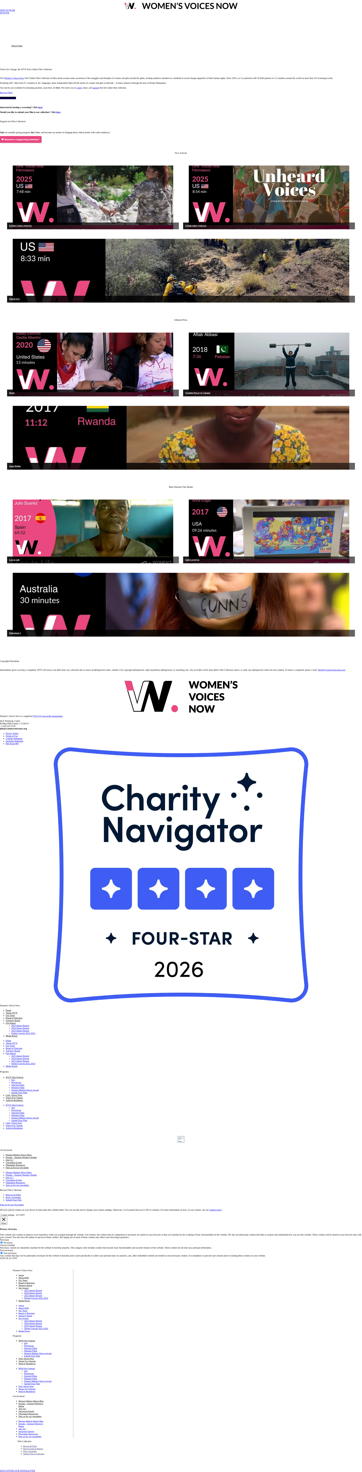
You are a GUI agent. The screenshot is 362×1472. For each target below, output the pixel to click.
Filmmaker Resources (15, 1165)
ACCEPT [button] (20, 1215)
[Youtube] (10, 1207)
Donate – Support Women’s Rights (21, 1157)
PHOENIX (14, 299)
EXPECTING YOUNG (20, 226)
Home (8, 1010)
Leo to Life (14, 560)
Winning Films (17, 1087)
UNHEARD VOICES (195, 226)
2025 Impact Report (20, 1025)
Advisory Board (13, 1020)
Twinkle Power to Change (197, 393)
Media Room (11, 1036)
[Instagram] (3, 1207)
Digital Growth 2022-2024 (23, 1033)
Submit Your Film (19, 1092)
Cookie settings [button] (7, 1215)
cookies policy (215, 1210)
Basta (12, 393)
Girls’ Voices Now (14, 1095)
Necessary (8, 1242)
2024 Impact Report (20, 1028)
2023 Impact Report (20, 1031)
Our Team (10, 1015)
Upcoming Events (14, 1162)
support (95, 88)
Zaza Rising (15, 466)
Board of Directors (14, 1018)
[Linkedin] (12, 1207)
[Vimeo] (8, 1207)
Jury (13, 1080)
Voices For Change (14, 1098)
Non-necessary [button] (6, 1250)
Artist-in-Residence (14, 1100)
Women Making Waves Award (25, 1090)
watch (79, 88)
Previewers (16, 1082)
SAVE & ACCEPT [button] (8, 1258)
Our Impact (11, 1023)
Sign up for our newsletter (17, 1167)
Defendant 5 (15, 633)
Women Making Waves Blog (19, 1155)
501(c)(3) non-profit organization (48, 716)
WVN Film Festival (14, 1077)
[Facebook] (1, 1207)
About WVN (11, 1013)
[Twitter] (6, 1207)
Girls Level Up (192, 560)
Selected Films (17, 1085)
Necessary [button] (4, 1240)
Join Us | (9, 1160)
